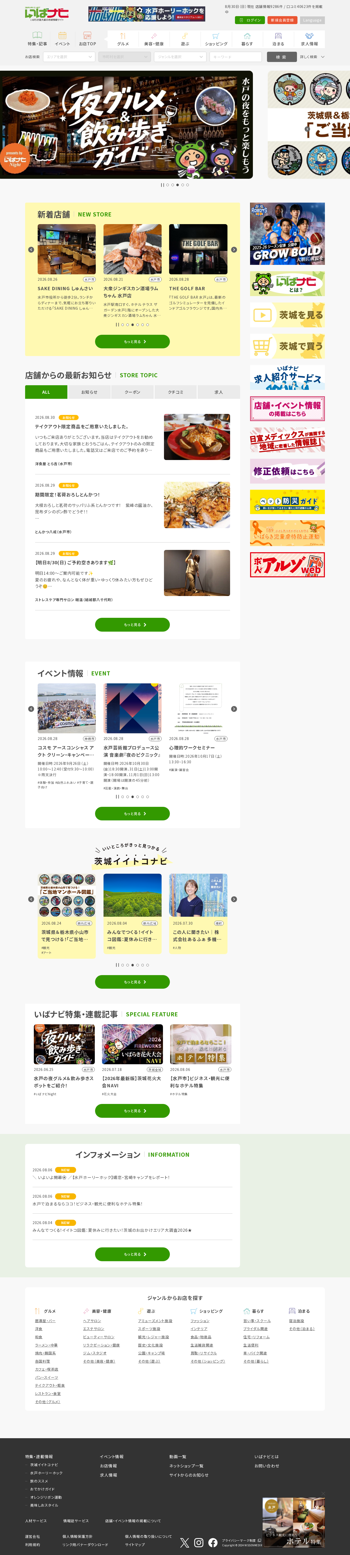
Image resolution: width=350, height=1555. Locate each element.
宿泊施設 (296, 1320)
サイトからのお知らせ (189, 1475)
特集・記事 (37, 43)
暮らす (247, 43)
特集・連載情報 (39, 1456)
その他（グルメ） (47, 1401)
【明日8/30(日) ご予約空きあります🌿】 (75, 562)
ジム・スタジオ (95, 1352)
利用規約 (32, 1544)
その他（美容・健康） (99, 1361)
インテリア (199, 1328)
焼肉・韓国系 (45, 1352)
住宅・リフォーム (256, 1336)
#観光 (46, 947)
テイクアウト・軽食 (50, 1385)
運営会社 (32, 1536)
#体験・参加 (177, 777)
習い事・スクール (257, 1320)
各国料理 (42, 1361)
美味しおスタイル (44, 1505)
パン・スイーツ (46, 1377)
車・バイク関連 (255, 1352)
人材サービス (36, 1520)
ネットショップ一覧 (186, 1465)
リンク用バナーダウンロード (85, 1544)
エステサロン (93, 1328)
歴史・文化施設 (150, 1345)
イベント (62, 43)
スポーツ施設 (149, 1328)
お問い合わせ (267, 1465)
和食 (39, 1336)
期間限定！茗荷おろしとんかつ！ (67, 494)
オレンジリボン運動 (46, 1497)
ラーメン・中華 (46, 1345)
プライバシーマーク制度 (239, 1540)
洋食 (39, 1328)
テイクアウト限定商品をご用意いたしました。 (82, 426)
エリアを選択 (57, 56)
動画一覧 (178, 1456)
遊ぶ (185, 43)
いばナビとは (266, 1456)
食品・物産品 (201, 1336)
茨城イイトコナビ (44, 1464)
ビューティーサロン (98, 1336)
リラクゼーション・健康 (101, 1345)
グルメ (123, 43)
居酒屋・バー (45, 1320)
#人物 (111, 947)
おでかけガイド (42, 1488)
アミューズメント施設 (155, 1320)
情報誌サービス (76, 1520)
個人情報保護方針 (78, 1536)
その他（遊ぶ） (149, 1361)
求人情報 (309, 43)
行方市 (217, 923)
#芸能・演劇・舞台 (50, 788)
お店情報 (108, 1465)
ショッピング (216, 43)
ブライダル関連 (255, 1328)
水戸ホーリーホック (46, 1472)
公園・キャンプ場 (151, 1352)
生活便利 (251, 1345)
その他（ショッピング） (208, 1361)
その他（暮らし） (256, 1361)
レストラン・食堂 (48, 1393)
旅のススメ (39, 1481)
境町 (153, 923)
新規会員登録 (282, 20)
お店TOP (87, 43)
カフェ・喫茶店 (47, 1369)
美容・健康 (154, 43)
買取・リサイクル (204, 1352)
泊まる (278, 43)
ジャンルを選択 (169, 56)
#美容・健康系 (197, 777)
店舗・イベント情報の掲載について (133, 1520)
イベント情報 (112, 1456)
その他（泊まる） (302, 1328)
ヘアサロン (92, 1320)
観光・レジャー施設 (153, 1336)
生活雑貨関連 (202, 1345)
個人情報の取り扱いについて (148, 1536)
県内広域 (84, 923)
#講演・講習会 (113, 769)
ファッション (200, 1320)
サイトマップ (135, 1544)
